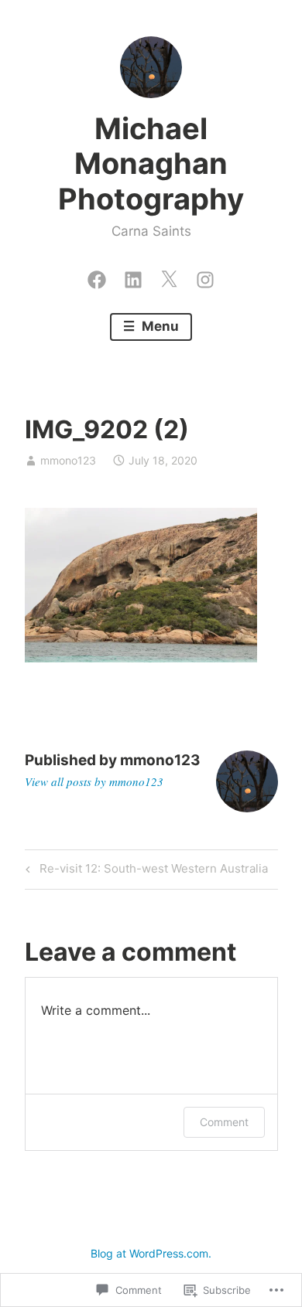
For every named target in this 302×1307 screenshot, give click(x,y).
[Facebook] (97, 276)
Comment (224, 1121)
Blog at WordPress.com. (151, 1253)
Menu (159, 326)
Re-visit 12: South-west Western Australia (144, 871)
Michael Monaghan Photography (151, 163)
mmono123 (68, 460)
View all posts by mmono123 (94, 781)
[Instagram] (205, 276)
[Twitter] (169, 276)
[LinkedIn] (133, 276)
